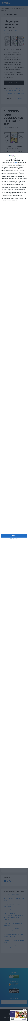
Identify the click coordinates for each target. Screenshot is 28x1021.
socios (15, 162)
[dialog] (14, 510)
